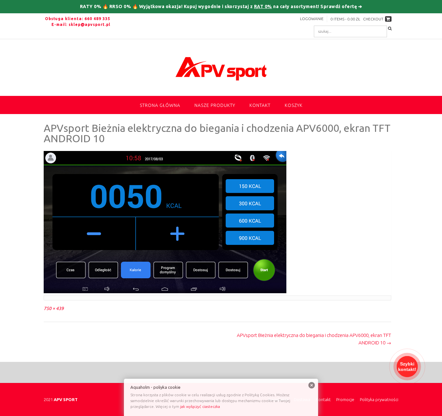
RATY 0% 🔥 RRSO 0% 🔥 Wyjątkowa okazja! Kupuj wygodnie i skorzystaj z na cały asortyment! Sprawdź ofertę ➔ (221, 6)
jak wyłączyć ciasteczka (200, 406)
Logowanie (312, 19)
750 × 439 (54, 308)
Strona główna (160, 105)
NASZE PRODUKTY (214, 105)
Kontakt (260, 105)
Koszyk (294, 105)
